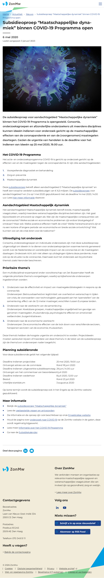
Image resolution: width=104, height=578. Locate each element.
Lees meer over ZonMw (68, 492)
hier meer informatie (24, 197)
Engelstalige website (79, 415)
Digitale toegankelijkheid (29, 568)
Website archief (66, 568)
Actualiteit (17, 14)
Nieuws (29, 14)
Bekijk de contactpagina (17, 552)
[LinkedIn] (57, 507)
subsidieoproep (17, 187)
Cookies (9, 568)
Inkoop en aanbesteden (80, 572)
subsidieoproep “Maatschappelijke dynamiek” (41, 406)
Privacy (50, 568)
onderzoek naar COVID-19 (43, 419)
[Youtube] (64, 507)
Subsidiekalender (28, 432)
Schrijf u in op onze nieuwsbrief (77, 523)
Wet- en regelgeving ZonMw (19, 572)
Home (6, 14)
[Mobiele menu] (100, 4)
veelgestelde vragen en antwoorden (35, 410)
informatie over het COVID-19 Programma (41, 428)
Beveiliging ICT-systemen (50, 572)
